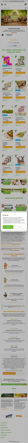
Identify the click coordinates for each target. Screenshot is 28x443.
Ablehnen (20, 227)
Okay (8, 227)
